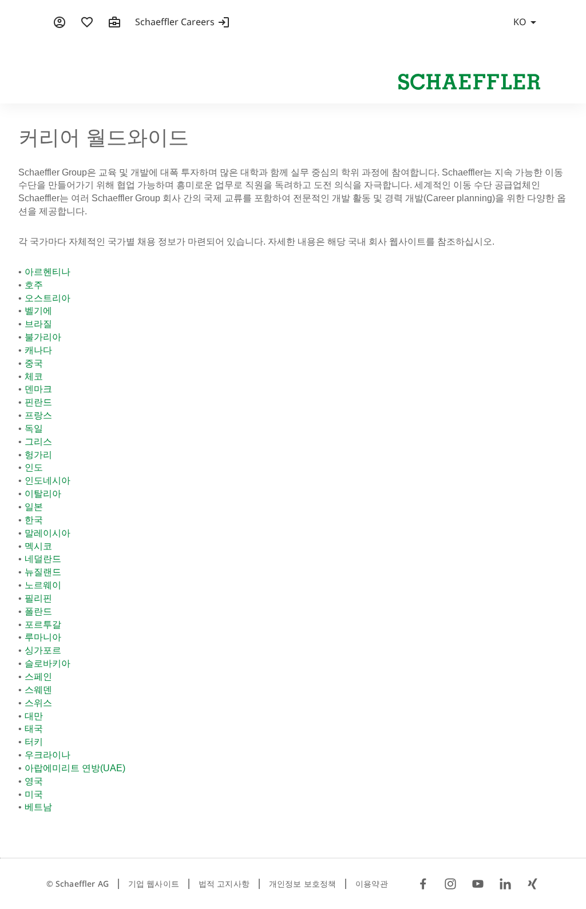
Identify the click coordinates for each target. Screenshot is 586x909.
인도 (34, 467)
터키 (34, 742)
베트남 (38, 807)
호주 (34, 285)
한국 (34, 520)
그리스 (38, 441)
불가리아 (43, 337)
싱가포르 (43, 650)
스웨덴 (38, 690)
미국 (34, 794)
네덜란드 (43, 559)
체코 (34, 376)
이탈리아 (43, 494)
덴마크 (38, 389)
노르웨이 (43, 585)
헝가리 (38, 455)
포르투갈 (43, 624)
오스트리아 (47, 298)
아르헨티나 (47, 272)
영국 (34, 781)
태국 (34, 728)
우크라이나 (47, 755)
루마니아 (43, 637)
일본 (34, 507)
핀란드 (38, 402)
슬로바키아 (47, 663)
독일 (34, 428)
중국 (34, 363)
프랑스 (38, 415)
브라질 (38, 324)
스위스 (38, 703)
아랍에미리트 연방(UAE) (75, 768)
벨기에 (38, 311)
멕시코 (38, 546)
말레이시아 (47, 533)
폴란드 (38, 611)
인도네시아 (47, 480)
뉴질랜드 (43, 572)
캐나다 (38, 350)
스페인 (38, 676)
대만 (34, 716)
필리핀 (38, 598)
